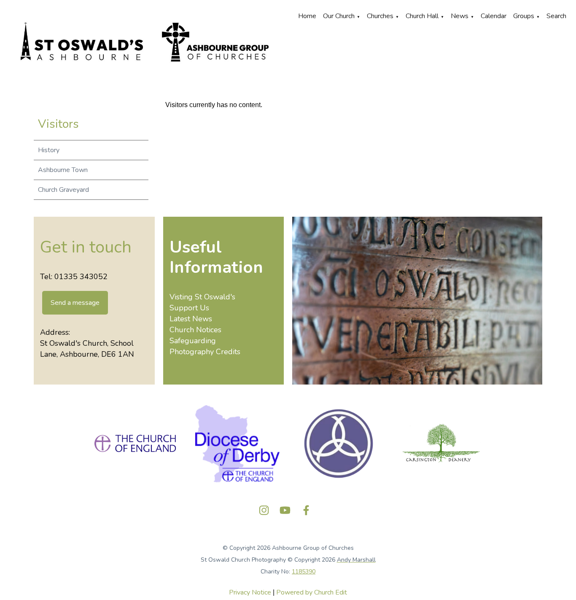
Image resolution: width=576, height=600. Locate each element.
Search (556, 16)
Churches (380, 16)
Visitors (58, 124)
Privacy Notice (250, 592)
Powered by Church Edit (311, 592)
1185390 (303, 572)
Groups (523, 16)
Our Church (339, 16)
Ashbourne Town (63, 170)
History (48, 150)
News (459, 16)
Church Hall (422, 16)
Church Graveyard (63, 189)
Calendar (493, 16)
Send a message (75, 302)
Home (307, 16)
